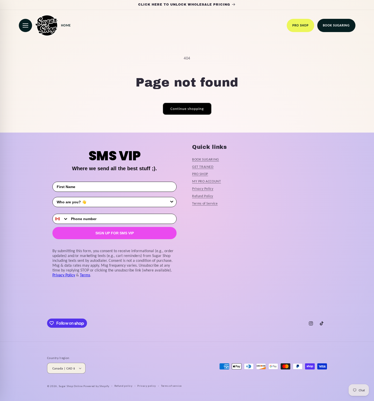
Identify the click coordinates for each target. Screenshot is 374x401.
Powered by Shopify (96, 386)
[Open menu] (25, 25)
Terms (85, 275)
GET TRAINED (203, 167)
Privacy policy (146, 386)
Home (66, 25)
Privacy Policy (63, 275)
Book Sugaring (336, 25)
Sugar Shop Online (71, 386)
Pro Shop (300, 25)
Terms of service (171, 386)
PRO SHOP (200, 174)
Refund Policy (202, 196)
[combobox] (113, 202)
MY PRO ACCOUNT (206, 181)
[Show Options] (171, 202)
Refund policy (123, 386)
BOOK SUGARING (205, 159)
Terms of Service (205, 203)
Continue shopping (187, 108)
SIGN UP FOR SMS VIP (114, 233)
